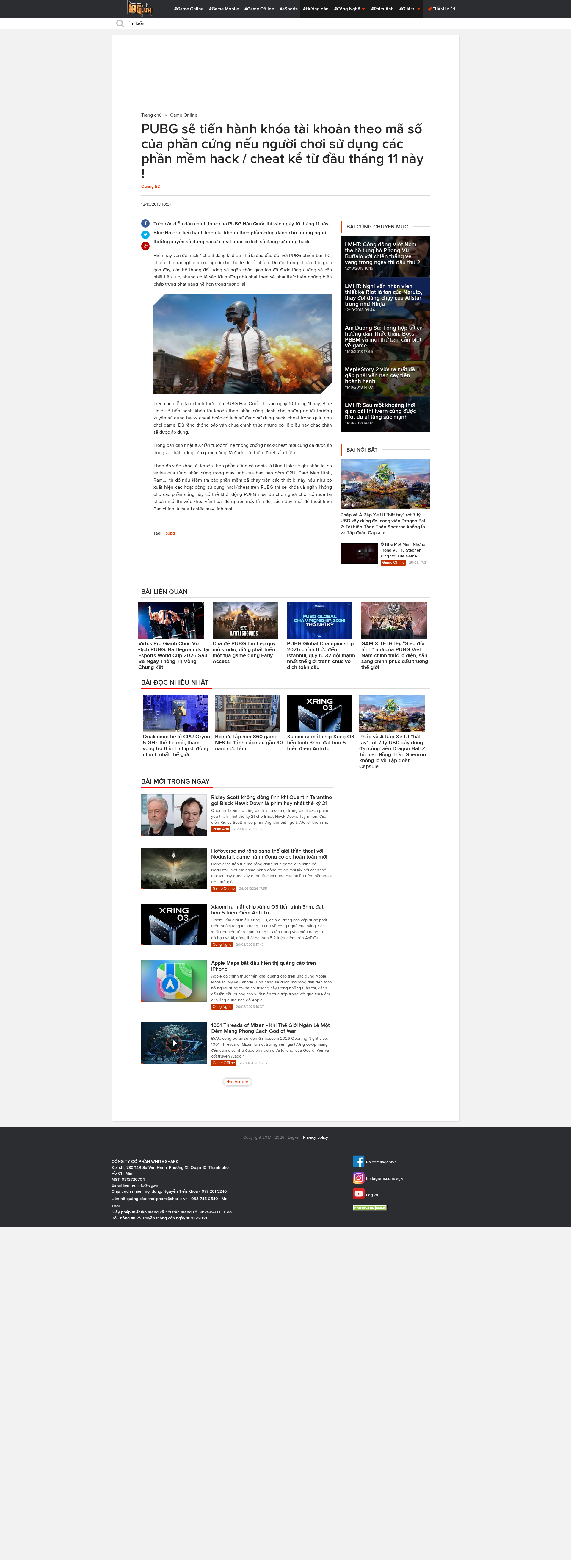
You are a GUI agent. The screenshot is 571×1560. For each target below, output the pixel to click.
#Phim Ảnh (382, 9)
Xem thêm (239, 1082)
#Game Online (188, 9)
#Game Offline (259, 9)
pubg (170, 533)
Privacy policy (315, 1137)
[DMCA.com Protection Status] (371, 1207)
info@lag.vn (147, 1185)
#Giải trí (408, 9)
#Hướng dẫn (316, 9)
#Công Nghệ (347, 9)
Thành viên (443, 9)
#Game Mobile (224, 9)
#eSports (289, 9)
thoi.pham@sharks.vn (168, 1198)
